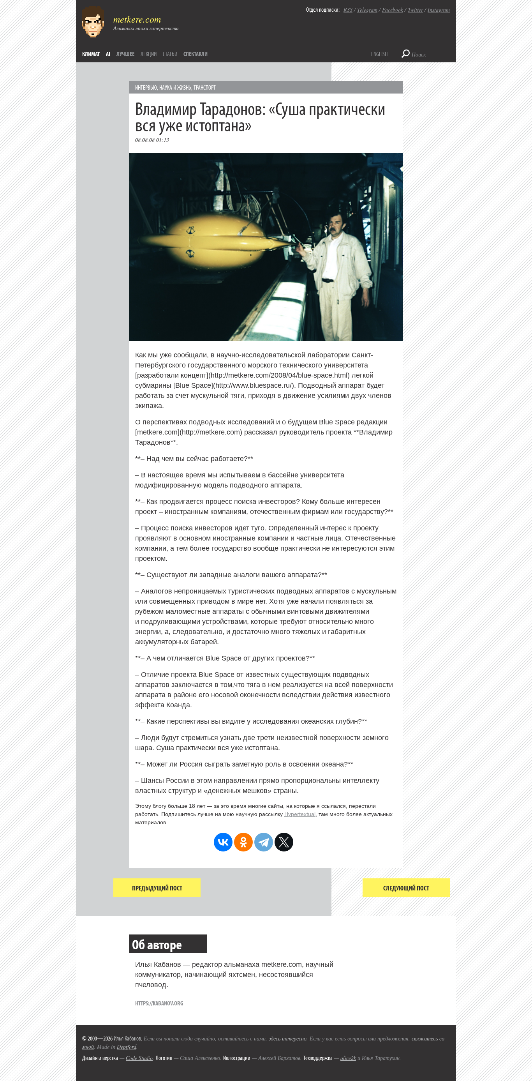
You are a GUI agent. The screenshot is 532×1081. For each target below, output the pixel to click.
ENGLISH (379, 54)
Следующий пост (406, 887)
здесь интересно (288, 1038)
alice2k (348, 1058)
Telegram (367, 9)
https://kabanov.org (159, 1003)
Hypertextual (299, 814)
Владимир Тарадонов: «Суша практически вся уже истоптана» (260, 116)
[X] (284, 842)
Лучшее (125, 54)
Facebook (392, 9)
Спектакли (195, 54)
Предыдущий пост (157, 887)
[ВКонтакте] (223, 842)
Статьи (170, 54)
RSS (348, 9)
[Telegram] (263, 842)
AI (108, 54)
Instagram (439, 9)
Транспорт (205, 87)
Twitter (415, 9)
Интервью (146, 87)
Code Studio (139, 1058)
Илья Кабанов (127, 1038)
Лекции (149, 54)
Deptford (126, 1046)
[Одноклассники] (243, 842)
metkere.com (137, 18)
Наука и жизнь (175, 87)
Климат (91, 54)
